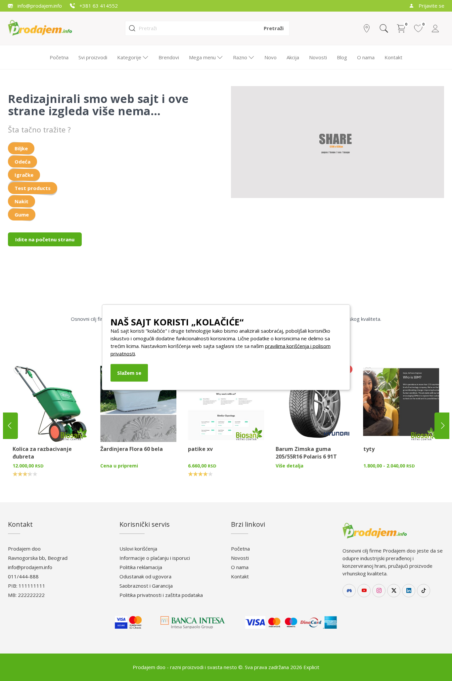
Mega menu (202, 57)
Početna (59, 57)
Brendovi (168, 57)
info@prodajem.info (39, 5)
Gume (22, 214)
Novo (270, 57)
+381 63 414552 (98, 5)
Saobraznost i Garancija (146, 585)
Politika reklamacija (140, 567)
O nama (366, 57)
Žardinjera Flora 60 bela (131, 449)
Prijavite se (430, 5)
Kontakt (393, 57)
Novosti (318, 57)
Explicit (311, 667)
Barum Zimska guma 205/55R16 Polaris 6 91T (306, 452)
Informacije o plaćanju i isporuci (154, 558)
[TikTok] (423, 590)
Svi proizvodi (92, 57)
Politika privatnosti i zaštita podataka (161, 595)
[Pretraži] (383, 28)
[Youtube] (364, 590)
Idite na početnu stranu (44, 239)
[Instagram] (378, 590)
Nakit (21, 201)
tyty (369, 449)
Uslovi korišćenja (138, 548)
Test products (33, 188)
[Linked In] (408, 590)
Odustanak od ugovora (145, 576)
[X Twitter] (393, 590)
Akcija (293, 57)
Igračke (24, 174)
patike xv (200, 449)
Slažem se (129, 372)
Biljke (21, 148)
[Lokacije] (366, 28)
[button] (442, 426)
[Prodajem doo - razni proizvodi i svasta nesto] (45, 27)
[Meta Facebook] (349, 590)
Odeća (22, 161)
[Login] (435, 28)
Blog (342, 57)
